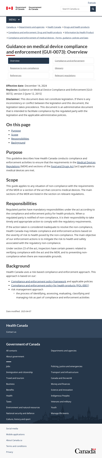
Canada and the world (61, 378)
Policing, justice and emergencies (66, 366)
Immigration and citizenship (19, 372)
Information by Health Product (79, 32)
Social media (12, 428)
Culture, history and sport (18, 419)
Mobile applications (15, 434)
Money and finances (60, 384)
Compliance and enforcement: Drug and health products (35, 32)
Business (10, 384)
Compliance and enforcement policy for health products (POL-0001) (50, 285)
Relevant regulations (65, 75)
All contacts (11, 350)
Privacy (9, 452)
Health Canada (54, 27)
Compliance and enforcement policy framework (38, 281)
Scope (14, 134)
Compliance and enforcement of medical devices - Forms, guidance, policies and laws (48, 37)
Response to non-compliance (24, 68)
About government (15, 356)
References (15, 75)
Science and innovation (62, 389)
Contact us (11, 332)
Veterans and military (61, 401)
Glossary (59, 68)
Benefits (10, 389)
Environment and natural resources (23, 407)
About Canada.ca (14, 440)
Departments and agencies (32, 27)
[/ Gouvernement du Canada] (23, 8)
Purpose (16, 130)
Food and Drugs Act (62, 166)
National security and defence (20, 413)
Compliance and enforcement (69, 60)
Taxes (8, 401)
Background (18, 142)
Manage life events (60, 413)
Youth (54, 407)
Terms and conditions (16, 446)
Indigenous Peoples (60, 395)
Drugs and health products (77, 27)
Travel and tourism (15, 378)
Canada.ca (11, 27)
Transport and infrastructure (64, 372)
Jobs (8, 366)
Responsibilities (20, 138)
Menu (13, 19)
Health (9, 395)
